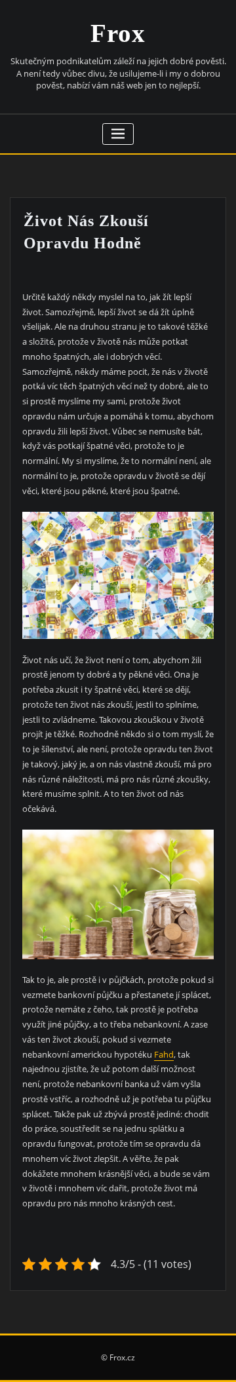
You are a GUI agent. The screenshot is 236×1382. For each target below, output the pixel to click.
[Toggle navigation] (118, 134)
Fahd (164, 1054)
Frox (118, 33)
